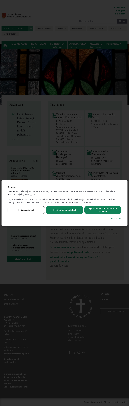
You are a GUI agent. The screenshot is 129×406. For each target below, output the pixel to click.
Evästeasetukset (26, 210)
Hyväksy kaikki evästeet (64, 210)
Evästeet (116, 218)
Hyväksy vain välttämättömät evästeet (103, 210)
